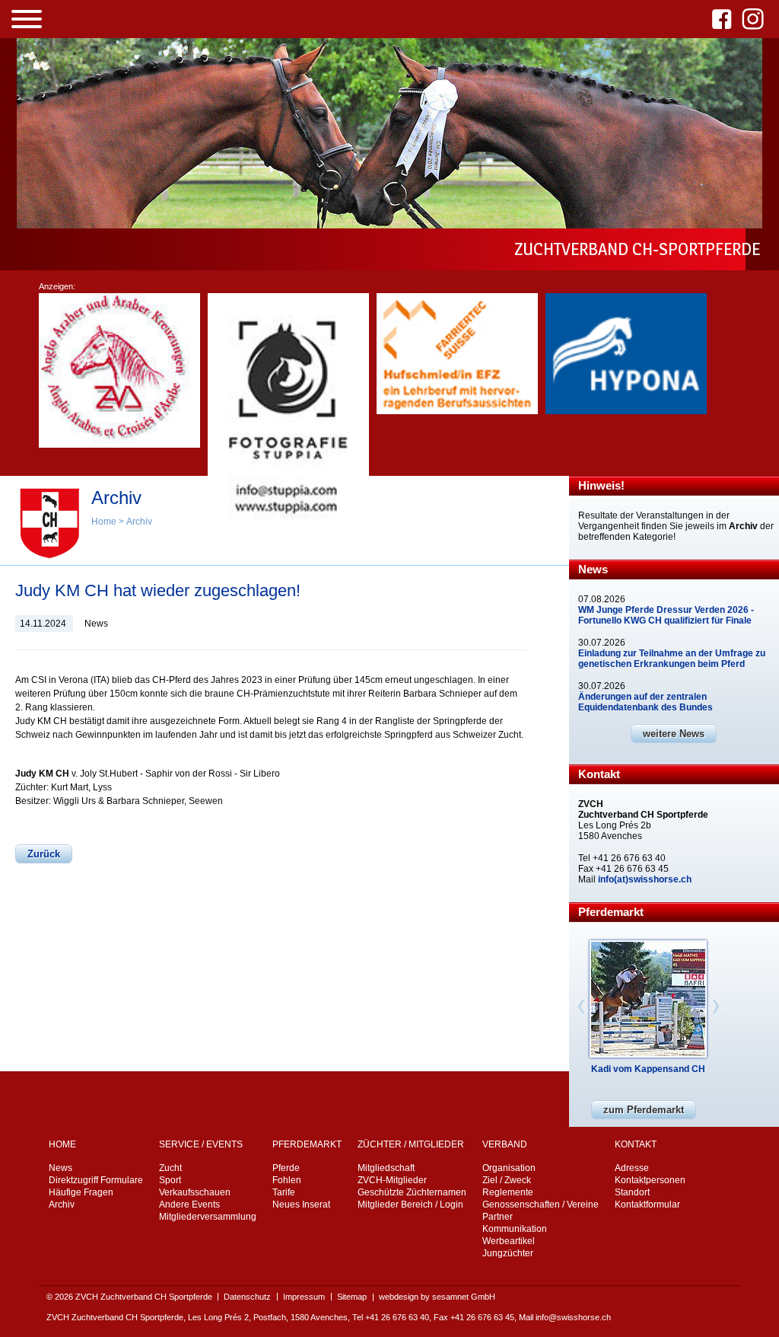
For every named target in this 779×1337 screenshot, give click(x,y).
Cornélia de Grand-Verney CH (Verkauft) (648, 1074)
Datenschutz (247, 1296)
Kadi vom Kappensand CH (648, 1069)
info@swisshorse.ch (573, 1317)
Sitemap (352, 1296)
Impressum (304, 1296)
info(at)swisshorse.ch (645, 879)
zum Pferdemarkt (643, 1109)
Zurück (43, 854)
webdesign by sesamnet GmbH (437, 1296)
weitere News (673, 733)
